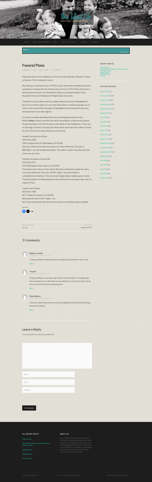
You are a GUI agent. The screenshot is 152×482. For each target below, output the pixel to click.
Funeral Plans (33, 65)
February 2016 (105, 96)
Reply (31, 264)
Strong (28, 226)
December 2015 (106, 104)
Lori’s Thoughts (68, 42)
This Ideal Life (32, 475)
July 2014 (103, 160)
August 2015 (104, 113)
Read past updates (124, 52)
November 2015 (106, 109)
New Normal (26, 439)
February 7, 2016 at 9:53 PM (39, 274)
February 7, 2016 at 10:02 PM (40, 298)
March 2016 (104, 91)
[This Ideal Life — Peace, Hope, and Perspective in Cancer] (76, 19)
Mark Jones (44, 70)
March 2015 (104, 135)
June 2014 (103, 165)
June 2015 (103, 122)
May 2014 (104, 169)
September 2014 (106, 152)
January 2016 (105, 100)
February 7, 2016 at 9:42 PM (39, 255)
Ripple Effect (27, 450)
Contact (95, 42)
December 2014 (106, 143)
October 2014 (105, 147)
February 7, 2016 (29, 70)
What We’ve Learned (41, 42)
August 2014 (104, 156)
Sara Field (76, 475)
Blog (55, 42)
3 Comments (56, 70)
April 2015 (104, 130)
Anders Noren (119, 475)
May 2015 (104, 126)
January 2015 (105, 139)
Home (26, 42)
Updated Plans (86, 226)
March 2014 (104, 178)
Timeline (83, 42)
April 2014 (104, 173)
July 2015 (103, 117)
